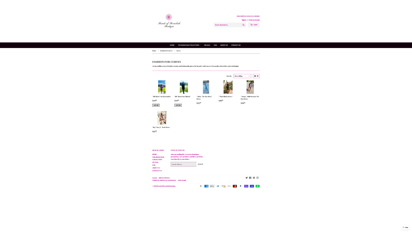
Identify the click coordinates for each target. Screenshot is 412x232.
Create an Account (254, 20)
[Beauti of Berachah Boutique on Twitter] (247, 178)
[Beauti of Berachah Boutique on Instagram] (257, 178)
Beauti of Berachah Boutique (166, 186)
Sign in (244, 20)
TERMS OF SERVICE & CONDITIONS (164, 180)
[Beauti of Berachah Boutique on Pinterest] (254, 178)
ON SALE (207, 45)
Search (154, 178)
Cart (255, 25)
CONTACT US (236, 45)
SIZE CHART (182, 180)
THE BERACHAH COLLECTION (188, 45)
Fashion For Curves (166, 51)
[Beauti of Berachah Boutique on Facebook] (250, 178)
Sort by (229, 76)
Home (154, 51)
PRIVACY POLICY (164, 178)
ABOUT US (224, 45)
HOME (172, 45)
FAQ (215, 45)
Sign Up (200, 164)
